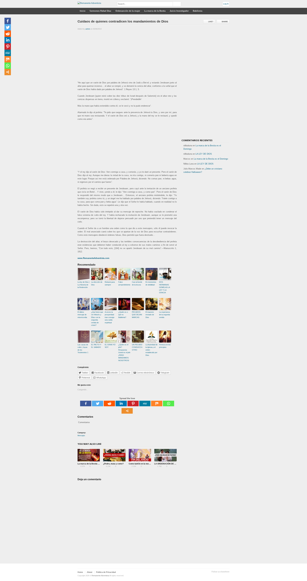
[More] (127, 411)
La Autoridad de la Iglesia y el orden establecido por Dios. (151, 350)
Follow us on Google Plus (217, 576)
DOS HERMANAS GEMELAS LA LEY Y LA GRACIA (164, 287)
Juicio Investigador (179, 11)
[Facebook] (85, 403)
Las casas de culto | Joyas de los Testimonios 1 (83, 349)
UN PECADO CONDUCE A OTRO (137, 347)
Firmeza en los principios (165, 346)
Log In (226, 4)
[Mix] (156, 403)
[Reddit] (109, 403)
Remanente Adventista (100, 576)
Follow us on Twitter (207, 576)
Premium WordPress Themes (227, 576)
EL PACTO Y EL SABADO (96, 346)
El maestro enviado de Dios (150, 314)
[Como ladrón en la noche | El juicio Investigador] (140, 455)
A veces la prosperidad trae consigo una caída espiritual (109, 317)
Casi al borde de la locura (137, 283)
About (89, 572)
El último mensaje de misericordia (82, 314)
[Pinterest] (133, 403)
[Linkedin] (121, 403)
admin (87, 29)
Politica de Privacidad (106, 572)
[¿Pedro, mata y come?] (114, 455)
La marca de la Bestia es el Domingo (94, 464)
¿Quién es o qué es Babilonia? (123, 314)
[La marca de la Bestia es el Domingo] (89, 455)
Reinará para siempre (110, 283)
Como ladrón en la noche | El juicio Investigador (150, 464)
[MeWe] (144, 403)
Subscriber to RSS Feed (222, 576)
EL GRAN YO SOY (110, 346)
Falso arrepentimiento (124, 283)
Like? (210, 22)
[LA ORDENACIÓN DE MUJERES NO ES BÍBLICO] (165, 455)
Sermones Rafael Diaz (100, 11)
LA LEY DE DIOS (204, 154)
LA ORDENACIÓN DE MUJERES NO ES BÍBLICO (176, 464)
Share (225, 22)
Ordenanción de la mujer (127, 11)
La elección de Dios (96, 283)
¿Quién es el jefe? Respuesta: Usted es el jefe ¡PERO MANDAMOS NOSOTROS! (124, 352)
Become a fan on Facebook (212, 576)
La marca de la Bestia (154, 11)
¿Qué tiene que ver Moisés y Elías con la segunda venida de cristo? (97, 318)
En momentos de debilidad (151, 283)
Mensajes (81, 435)
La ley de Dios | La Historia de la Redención (84, 284)
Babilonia (197, 11)
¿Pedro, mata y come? (113, 464)
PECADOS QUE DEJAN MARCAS (137, 314)
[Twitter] (97, 403)
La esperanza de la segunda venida (164, 314)
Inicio (82, 11)
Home (80, 572)
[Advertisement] (127, 55)
